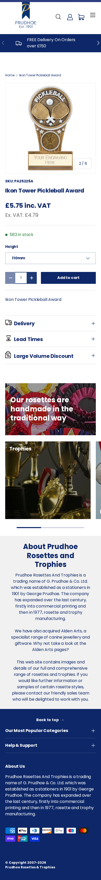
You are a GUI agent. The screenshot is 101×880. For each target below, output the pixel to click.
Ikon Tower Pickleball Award (40, 75)
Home (9, 75)
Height (11, 246)
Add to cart (68, 277)
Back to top (47, 719)
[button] (81, 17)
